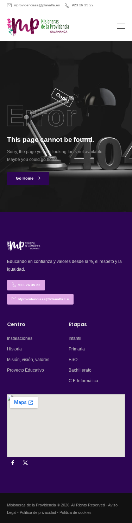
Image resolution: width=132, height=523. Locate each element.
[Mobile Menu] (121, 26)
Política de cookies (75, 512)
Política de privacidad (38, 512)
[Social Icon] (12, 462)
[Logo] (38, 27)
